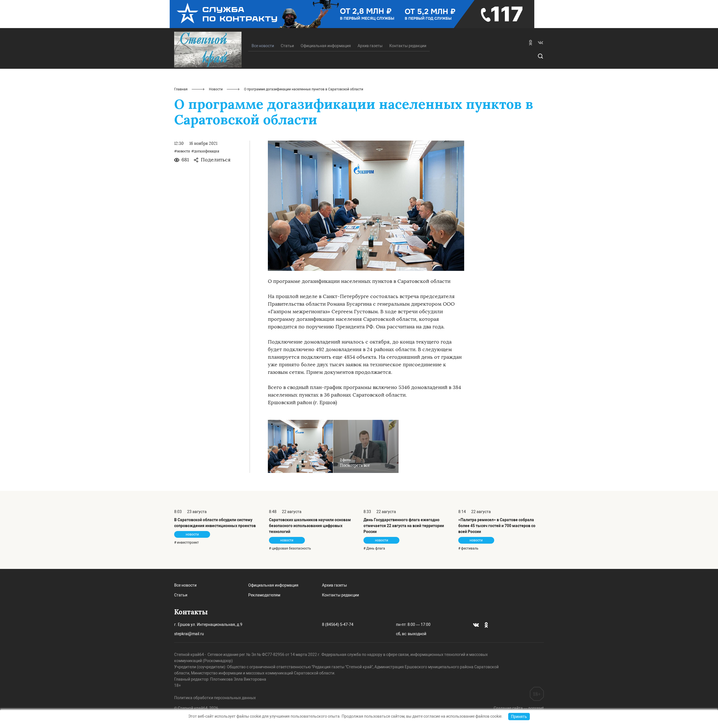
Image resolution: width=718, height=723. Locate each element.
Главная (181, 89)
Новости (216, 89)
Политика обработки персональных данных (215, 697)
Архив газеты (370, 46)
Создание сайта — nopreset (519, 708)
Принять (519, 716)
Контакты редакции (407, 46)
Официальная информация (326, 46)
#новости (182, 151)
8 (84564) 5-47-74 (337, 624)
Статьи (287, 46)
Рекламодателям (264, 595)
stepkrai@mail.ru (189, 634)
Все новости (185, 585)
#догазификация (205, 151)
